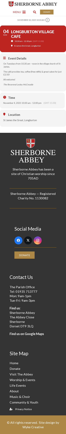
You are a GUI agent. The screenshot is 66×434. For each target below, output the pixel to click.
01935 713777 (26, 291)
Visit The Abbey (21, 374)
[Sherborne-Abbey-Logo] (33, 4)
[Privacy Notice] (12, 409)
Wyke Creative (33, 427)
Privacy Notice (23, 409)
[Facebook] (18, 240)
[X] (28, 240)
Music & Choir (20, 397)
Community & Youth (24, 402)
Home (14, 363)
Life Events (18, 385)
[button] (19, 12)
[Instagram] (38, 240)
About (14, 391)
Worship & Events (22, 380)
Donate (15, 368)
